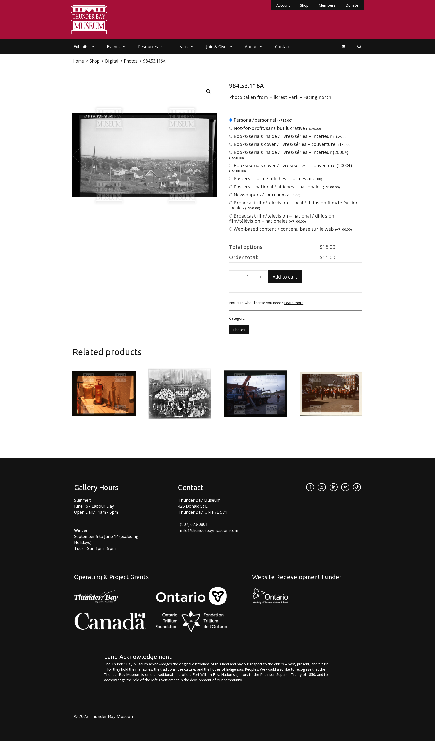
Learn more (293, 302)
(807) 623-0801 (194, 524)
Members (327, 5)
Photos (239, 329)
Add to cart (285, 277)
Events (113, 46)
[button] (208, 91)
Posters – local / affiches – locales (278, 178)
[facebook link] (310, 487)
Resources (148, 46)
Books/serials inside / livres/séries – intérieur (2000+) (288, 154)
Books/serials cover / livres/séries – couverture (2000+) (290, 167)
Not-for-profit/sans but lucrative (277, 128)
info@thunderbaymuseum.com (209, 530)
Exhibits (81, 46)
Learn (182, 46)
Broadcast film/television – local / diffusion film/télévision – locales (295, 205)
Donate (352, 5)
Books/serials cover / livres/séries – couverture (292, 144)
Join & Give (216, 46)
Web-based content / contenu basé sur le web (293, 229)
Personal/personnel (263, 120)
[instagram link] (322, 487)
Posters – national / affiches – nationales (287, 186)
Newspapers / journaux (267, 195)
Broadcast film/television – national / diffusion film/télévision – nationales (281, 218)
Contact (282, 46)
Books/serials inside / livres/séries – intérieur (291, 136)
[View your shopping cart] (343, 46)
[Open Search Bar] (359, 46)
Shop (304, 5)
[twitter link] (345, 487)
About (251, 46)
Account (283, 5)
